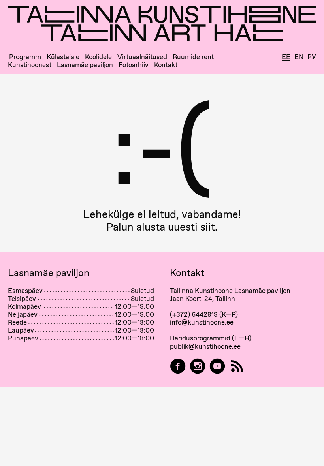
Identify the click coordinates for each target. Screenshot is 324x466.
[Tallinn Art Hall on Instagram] (197, 366)
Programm (25, 57)
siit (207, 227)
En (298, 57)
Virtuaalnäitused (142, 57)
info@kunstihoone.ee (202, 322)
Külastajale (63, 57)
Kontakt (165, 65)
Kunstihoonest (29, 65)
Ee (286, 57)
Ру (311, 57)
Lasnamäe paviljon (85, 65)
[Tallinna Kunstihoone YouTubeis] (217, 366)
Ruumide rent (193, 57)
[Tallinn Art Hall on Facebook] (178, 366)
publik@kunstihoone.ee (205, 346)
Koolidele (98, 57)
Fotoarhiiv (134, 65)
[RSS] (237, 366)
